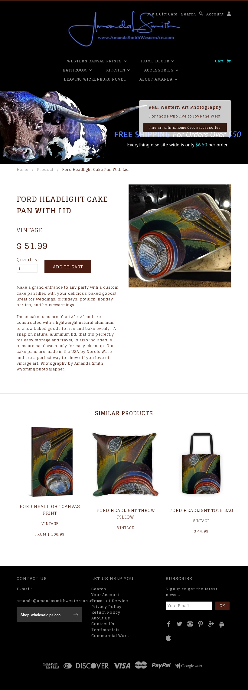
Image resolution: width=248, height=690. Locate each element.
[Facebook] (169, 624)
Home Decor (156, 61)
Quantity (27, 259)
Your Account (105, 595)
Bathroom (75, 70)
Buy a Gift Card (162, 14)
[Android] (221, 624)
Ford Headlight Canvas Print (50, 510)
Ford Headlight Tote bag (201, 510)
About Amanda (156, 79)
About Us (100, 618)
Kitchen (116, 70)
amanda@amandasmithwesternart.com (58, 601)
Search (188, 14)
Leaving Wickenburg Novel (95, 79)
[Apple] (168, 638)
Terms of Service (109, 601)
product (45, 169)
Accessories (159, 70)
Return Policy (105, 612)
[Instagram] (190, 624)
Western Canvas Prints (95, 61)
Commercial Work (110, 635)
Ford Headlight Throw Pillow (125, 513)
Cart (220, 61)
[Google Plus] (211, 624)
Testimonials (105, 630)
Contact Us (102, 624)
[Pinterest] (200, 624)
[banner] (124, 28)
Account (215, 14)
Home (22, 169)
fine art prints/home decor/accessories (185, 127)
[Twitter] (179, 624)
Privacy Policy (106, 606)
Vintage (30, 230)
